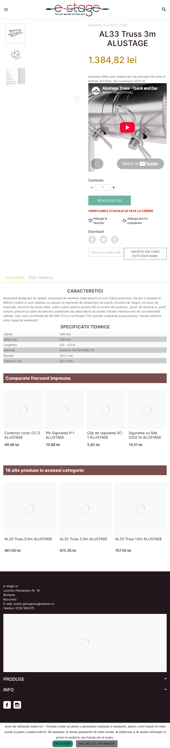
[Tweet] (103, 239)
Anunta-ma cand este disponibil (145, 254)
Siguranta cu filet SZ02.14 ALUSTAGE (145, 435)
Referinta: (95, 25)
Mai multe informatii (97, 743)
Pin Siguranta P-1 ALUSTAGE (60, 435)
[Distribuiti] (92, 239)
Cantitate (96, 180)
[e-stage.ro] (78, 9)
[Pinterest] (115, 239)
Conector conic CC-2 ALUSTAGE (22, 435)
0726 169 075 (24, 608)
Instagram (17, 705)
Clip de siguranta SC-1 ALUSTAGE (105, 435)
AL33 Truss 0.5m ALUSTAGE (28, 539)
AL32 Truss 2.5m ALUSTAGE (84, 539)
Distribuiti (96, 231)
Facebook (7, 705)
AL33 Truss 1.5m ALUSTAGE (138, 539)
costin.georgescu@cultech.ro (34, 603)
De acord (62, 743)
